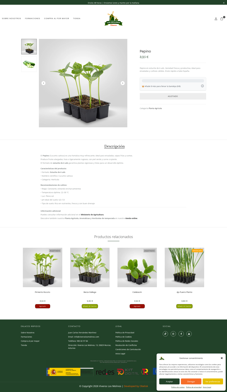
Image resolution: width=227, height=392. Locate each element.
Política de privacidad (194, 387)
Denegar (191, 381)
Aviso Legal (207, 387)
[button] (221, 358)
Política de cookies (178, 387)
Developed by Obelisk (136, 386)
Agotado (42, 306)
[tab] (114, 147)
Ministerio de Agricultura (92, 214)
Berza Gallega (90, 292)
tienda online (131, 218)
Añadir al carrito (90, 306)
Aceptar (169, 381)
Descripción (114, 146)
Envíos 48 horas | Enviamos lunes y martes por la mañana (113, 3)
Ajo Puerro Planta (184, 292)
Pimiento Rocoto (42, 292)
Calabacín (137, 292)
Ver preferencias (212, 381)
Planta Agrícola (155, 108)
